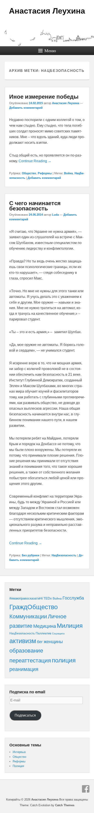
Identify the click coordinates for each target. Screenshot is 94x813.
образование (26, 650)
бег (40, 641)
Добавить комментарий (26, 107)
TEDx (48, 598)
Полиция (18, 766)
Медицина (44, 626)
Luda (55, 214)
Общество (29, 173)
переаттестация (30, 660)
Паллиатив (43, 633)
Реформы (45, 173)
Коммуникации (28, 616)
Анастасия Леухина (47, 10)
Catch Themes (64, 805)
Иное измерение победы (43, 96)
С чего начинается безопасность (35, 205)
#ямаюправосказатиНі (26, 598)
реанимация (23, 669)
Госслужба (73, 598)
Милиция (70, 625)
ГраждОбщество (33, 606)
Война (68, 173)
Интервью (19, 752)
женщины (53, 641)
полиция (64, 660)
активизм (22, 640)
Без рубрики (30, 555)
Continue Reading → (35, 161)
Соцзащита (58, 633)
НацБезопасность (64, 555)
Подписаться (25, 715)
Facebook (85, 789)
